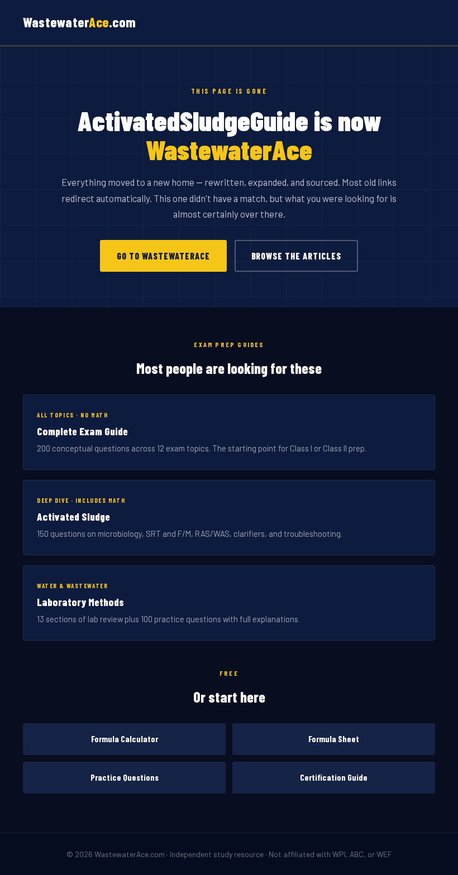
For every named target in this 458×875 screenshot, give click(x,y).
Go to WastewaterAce (163, 256)
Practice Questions (124, 777)
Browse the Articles (296, 256)
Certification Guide (334, 777)
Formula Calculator (124, 738)
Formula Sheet (333, 738)
